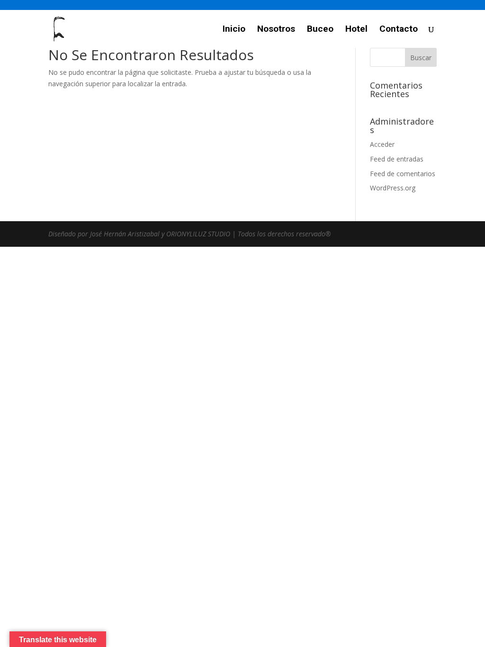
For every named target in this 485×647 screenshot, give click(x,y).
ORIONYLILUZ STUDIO (198, 233)
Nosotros (276, 30)
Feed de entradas (396, 158)
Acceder (382, 144)
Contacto (398, 30)
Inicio (234, 30)
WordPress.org (392, 187)
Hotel (356, 30)
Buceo (320, 30)
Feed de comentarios (402, 173)
